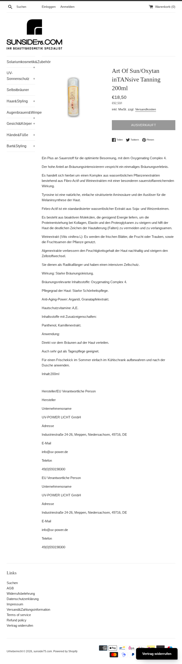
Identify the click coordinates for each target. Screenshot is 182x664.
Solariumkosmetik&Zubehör (21, 64)
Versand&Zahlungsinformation (28, 609)
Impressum (15, 604)
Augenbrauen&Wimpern (21, 114)
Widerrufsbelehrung (21, 593)
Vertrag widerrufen (20, 625)
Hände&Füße (21, 135)
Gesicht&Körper (21, 123)
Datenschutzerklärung (23, 599)
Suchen (12, 583)
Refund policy (16, 620)
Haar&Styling (21, 101)
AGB (10, 588)
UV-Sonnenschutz (21, 76)
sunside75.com (43, 651)
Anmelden (67, 6)
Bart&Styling (21, 146)
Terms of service (19, 615)
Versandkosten (145, 109)
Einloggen (49, 6)
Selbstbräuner (18, 90)
